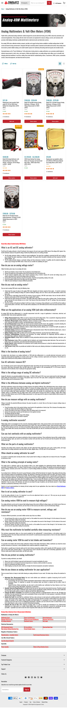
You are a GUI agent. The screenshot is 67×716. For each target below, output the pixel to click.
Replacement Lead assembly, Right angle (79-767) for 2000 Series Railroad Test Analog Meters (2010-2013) (11, 104)
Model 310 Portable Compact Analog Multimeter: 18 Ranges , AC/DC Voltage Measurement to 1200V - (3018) (32, 104)
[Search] (49, 3)
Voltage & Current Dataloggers (31, 619)
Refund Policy (44, 702)
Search (21, 702)
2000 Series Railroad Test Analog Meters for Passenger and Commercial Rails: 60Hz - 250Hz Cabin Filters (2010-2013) (33, 161)
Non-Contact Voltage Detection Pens (10, 629)
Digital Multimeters (47, 618)
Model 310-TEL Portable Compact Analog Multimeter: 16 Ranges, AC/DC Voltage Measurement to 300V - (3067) (12, 218)
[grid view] (60, 63)
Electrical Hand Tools (48, 627)
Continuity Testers (28, 621)
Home (2, 9)
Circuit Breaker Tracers (29, 629)
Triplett (4, 109)
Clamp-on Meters (10, 488)
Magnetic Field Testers (48, 619)
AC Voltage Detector (6, 621)
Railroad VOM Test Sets (6, 619)
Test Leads (45, 621)
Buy (30, 702)
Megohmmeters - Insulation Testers (9, 635)
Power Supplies (5, 647)
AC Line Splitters (28, 627)
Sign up (27, 689)
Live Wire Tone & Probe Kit (7, 641)
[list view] (64, 63)
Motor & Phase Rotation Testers (41, 647)
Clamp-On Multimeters (29, 618)
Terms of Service (36, 702)
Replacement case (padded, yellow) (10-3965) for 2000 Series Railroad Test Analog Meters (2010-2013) (54, 160)
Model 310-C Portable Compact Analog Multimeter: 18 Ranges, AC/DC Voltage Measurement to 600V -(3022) (55, 104)
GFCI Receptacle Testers (7, 627)
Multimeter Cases (5, 618)
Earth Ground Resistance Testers (41, 635)
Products (26, 702)
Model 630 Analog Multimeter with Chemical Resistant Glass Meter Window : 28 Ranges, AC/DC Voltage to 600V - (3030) (11, 161)
